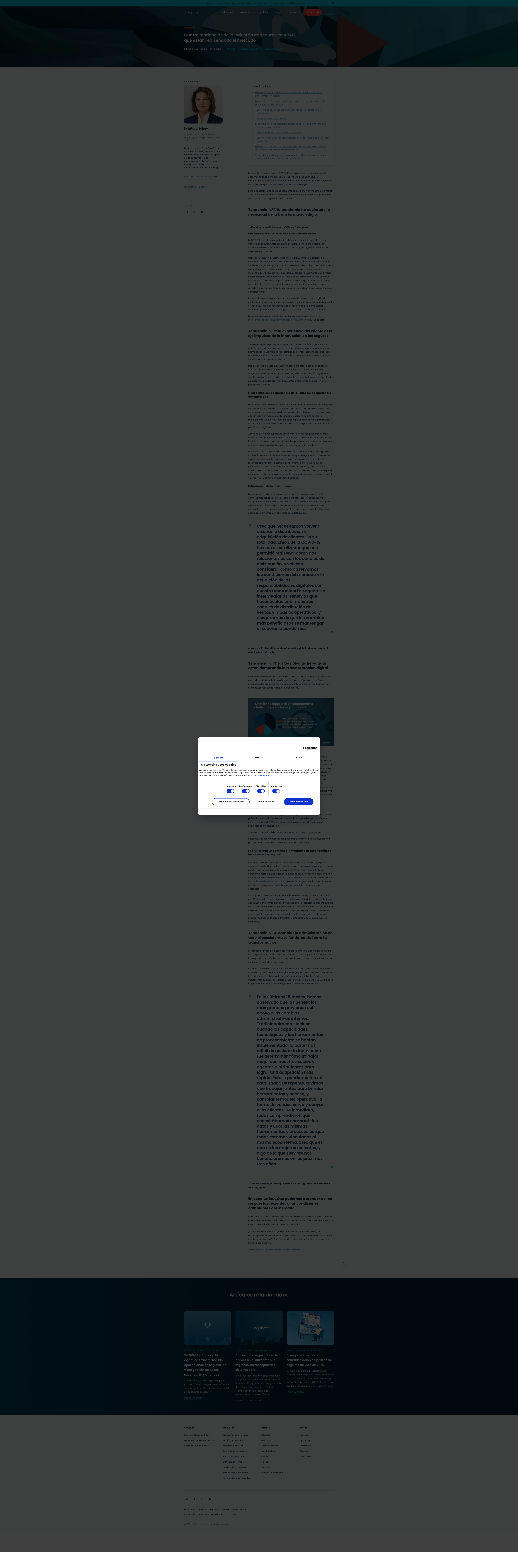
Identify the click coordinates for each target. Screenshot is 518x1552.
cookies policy (264, 775)
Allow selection (266, 801)
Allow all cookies (299, 801)
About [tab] (299, 757)
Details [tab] (259, 757)
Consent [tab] (218, 757)
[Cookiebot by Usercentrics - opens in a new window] (305, 749)
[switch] (243, 791)
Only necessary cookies (231, 801)
